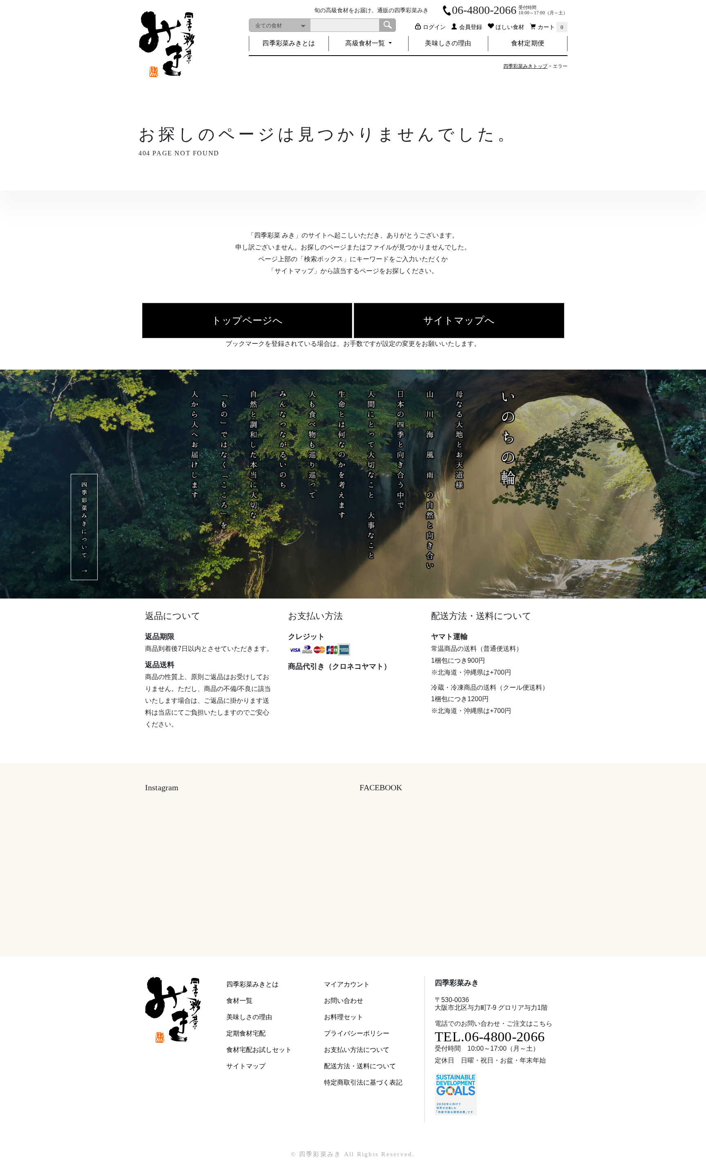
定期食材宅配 (246, 1033)
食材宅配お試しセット (259, 1049)
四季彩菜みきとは (288, 43)
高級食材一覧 (366, 43)
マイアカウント (347, 984)
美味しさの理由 (448, 43)
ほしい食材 (510, 27)
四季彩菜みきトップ (525, 66)
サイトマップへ (459, 320)
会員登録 (470, 27)
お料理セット (343, 1017)
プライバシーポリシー (356, 1033)
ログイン (434, 27)
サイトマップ (246, 1066)
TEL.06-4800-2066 (490, 1036)
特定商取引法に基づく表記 (363, 1082)
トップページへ (247, 320)
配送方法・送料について (360, 1066)
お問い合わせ (343, 1000)
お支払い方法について (356, 1049)
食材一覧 (239, 1000)
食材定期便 (527, 43)
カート (550, 27)
